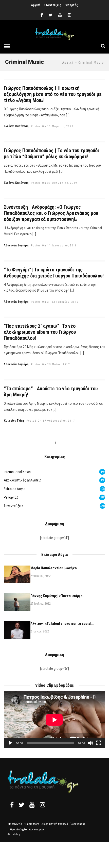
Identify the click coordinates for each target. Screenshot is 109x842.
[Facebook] (12, 805)
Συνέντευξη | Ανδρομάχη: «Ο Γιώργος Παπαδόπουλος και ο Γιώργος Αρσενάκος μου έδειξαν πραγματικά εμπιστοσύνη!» (51, 213)
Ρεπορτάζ (71, 5)
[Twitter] (21, 805)
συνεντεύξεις (14, 506)
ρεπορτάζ (11, 497)
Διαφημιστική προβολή (55, 824)
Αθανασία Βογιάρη (16, 245)
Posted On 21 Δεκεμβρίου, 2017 (55, 301)
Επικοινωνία (15, 824)
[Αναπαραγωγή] (10, 743)
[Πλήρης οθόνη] (98, 743)
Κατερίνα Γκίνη (14, 420)
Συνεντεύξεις (52, 5)
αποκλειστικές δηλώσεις (23, 480)
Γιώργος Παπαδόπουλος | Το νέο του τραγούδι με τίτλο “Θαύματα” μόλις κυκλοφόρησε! (51, 153)
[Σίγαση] (90, 743)
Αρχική (35, 5)
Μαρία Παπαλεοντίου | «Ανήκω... (55, 568)
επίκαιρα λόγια (14, 489)
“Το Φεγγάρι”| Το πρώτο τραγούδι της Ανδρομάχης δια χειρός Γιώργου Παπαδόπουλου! (54, 273)
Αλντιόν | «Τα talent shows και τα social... (62, 624)
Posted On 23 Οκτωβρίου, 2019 (54, 183)
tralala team (32, 824)
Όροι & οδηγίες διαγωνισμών (27, 829)
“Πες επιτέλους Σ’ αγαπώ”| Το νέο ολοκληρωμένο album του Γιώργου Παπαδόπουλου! (40, 332)
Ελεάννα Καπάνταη (16, 126)
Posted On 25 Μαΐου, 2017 (50, 364)
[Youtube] (60, 15)
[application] (54, 719)
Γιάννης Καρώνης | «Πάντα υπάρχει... (58, 596)
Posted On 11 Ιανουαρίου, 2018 (54, 245)
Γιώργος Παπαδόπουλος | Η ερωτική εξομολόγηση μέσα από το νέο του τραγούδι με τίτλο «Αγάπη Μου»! (53, 94)
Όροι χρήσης (77, 824)
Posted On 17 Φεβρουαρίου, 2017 (50, 420)
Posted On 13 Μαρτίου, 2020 (52, 126)
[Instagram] (69, 15)
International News (17, 472)
